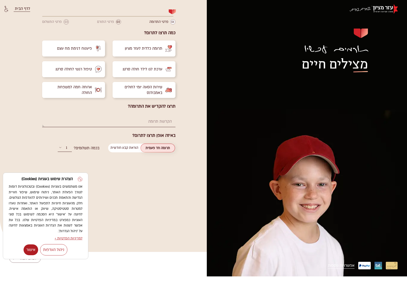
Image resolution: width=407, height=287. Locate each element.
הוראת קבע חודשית (124, 148)
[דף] (376, 9)
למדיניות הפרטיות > (68, 238)
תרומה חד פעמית (158, 148)
